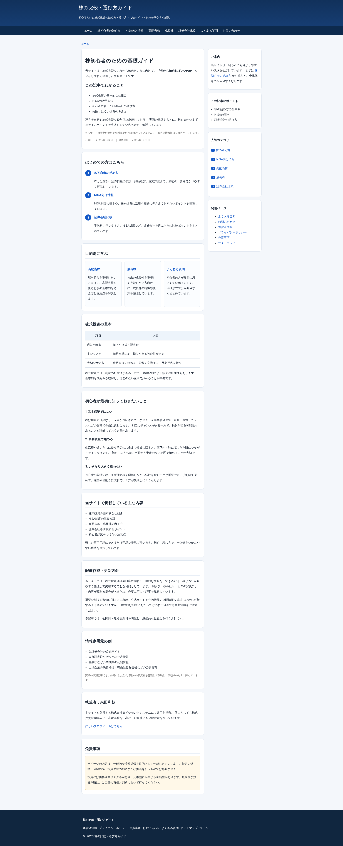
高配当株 (154, 30)
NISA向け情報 (134, 30)
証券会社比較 (187, 30)
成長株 (169, 30)
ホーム (88, 30)
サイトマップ (226, 243)
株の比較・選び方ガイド (106, 8)
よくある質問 (209, 30)
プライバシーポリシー (232, 232)
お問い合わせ (231, 30)
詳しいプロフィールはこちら (103, 726)
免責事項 (224, 237)
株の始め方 (221, 150)
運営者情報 (225, 227)
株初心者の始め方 (109, 30)
